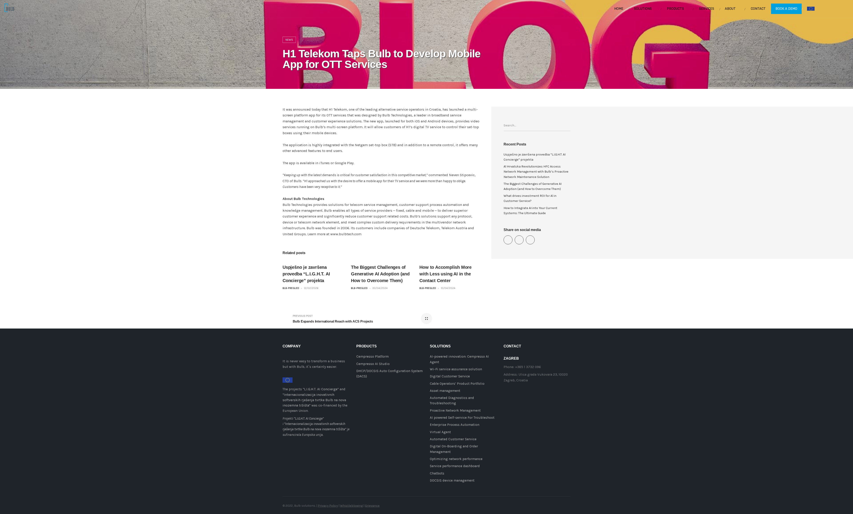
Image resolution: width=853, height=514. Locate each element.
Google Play (344, 163)
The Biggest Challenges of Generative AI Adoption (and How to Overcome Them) (380, 274)
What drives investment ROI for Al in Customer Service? (530, 198)
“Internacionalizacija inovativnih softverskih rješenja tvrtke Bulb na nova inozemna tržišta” (314, 400)
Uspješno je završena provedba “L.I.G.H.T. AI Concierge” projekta (306, 274)
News (289, 39)
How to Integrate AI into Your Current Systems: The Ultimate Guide (530, 210)
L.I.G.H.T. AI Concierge (320, 389)
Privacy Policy (328, 506)
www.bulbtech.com (345, 234)
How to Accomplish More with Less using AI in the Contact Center (445, 274)
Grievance (372, 506)
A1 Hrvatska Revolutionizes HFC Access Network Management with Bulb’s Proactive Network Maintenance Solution (536, 172)
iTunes (324, 163)
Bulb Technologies (397, 115)
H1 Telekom (338, 109)
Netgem (361, 145)
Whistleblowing (351, 506)
